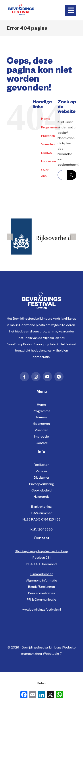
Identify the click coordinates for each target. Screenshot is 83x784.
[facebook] (24, 376)
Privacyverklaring (41, 484)
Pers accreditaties (41, 593)
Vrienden (48, 145)
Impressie (48, 162)
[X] (50, 696)
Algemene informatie (41, 581)
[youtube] (47, 376)
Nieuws (46, 153)
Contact (42, 443)
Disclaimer (41, 478)
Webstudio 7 (52, 654)
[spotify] (59, 376)
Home (45, 119)
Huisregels (42, 497)
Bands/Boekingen (41, 587)
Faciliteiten (41, 465)
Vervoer (41, 472)
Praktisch (48, 136)
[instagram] (36, 376)
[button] (10, 237)
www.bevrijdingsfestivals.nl (41, 610)
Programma (50, 128)
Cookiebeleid (41, 491)
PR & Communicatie (41, 600)
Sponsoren (41, 424)
